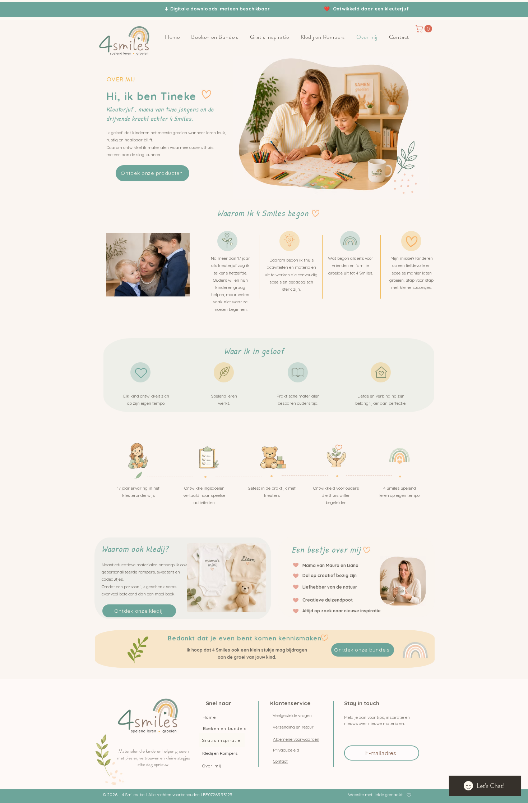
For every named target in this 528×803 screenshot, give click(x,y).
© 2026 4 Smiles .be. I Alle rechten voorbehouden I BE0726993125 (167, 794)
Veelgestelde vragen (292, 715)
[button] (424, 28)
